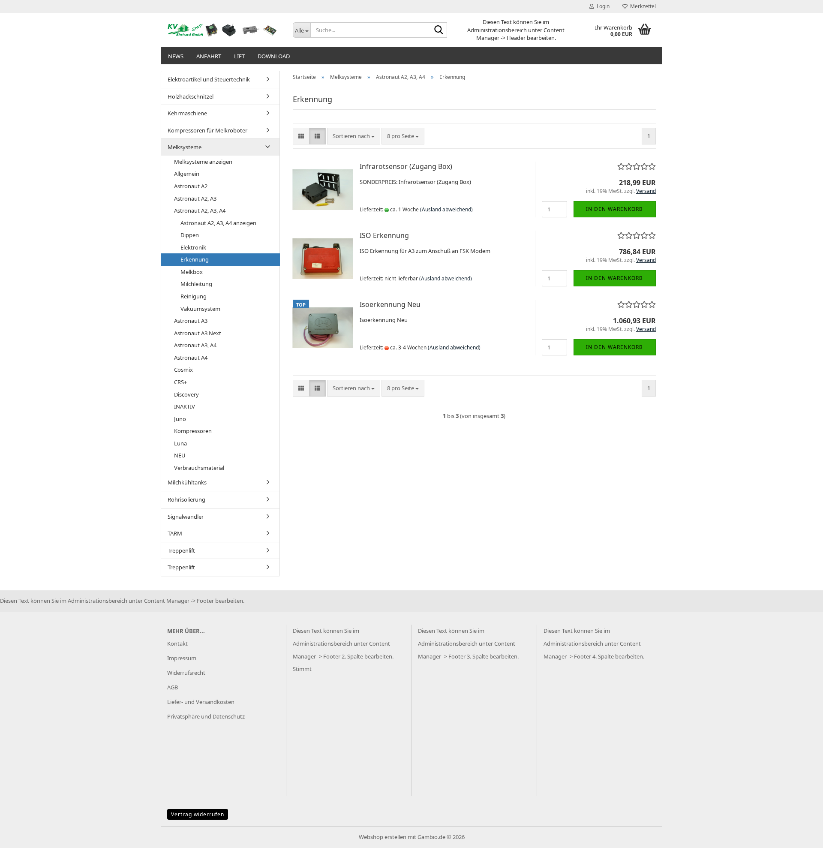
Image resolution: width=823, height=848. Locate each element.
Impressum (181, 658)
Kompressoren (193, 431)
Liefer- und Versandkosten (200, 702)
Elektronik (193, 247)
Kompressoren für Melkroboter (207, 130)
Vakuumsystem (200, 309)
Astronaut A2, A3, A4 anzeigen (218, 223)
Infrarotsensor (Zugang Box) (406, 166)
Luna (180, 443)
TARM (175, 533)
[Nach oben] (799, 835)
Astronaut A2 (190, 186)
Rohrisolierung (186, 499)
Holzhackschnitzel (190, 96)
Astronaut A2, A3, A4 (199, 210)
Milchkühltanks (187, 482)
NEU (180, 455)
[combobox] (353, 136)
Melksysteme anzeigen (203, 161)
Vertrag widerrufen (197, 814)
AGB (172, 687)
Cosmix (183, 369)
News (175, 56)
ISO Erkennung (384, 235)
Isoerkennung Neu (390, 304)
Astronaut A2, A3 (195, 198)
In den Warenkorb (614, 209)
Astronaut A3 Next (197, 333)
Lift (239, 56)
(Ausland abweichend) (446, 209)
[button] (301, 136)
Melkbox (191, 272)
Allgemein (186, 173)
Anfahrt (208, 56)
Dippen (189, 235)
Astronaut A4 (190, 357)
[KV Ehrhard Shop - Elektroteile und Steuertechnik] (223, 30)
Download (274, 56)
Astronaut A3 (190, 321)
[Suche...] (439, 30)
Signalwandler (186, 516)
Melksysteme (184, 147)
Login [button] (602, 6)
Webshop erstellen (382, 837)
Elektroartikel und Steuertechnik (209, 79)
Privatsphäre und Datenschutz (206, 716)
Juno (180, 419)
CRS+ (180, 382)
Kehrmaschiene (187, 113)
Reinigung (193, 296)
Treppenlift (181, 550)
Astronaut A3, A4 (195, 345)
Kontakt (177, 643)
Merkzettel (642, 6)
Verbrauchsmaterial (199, 468)
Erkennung (194, 259)
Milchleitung (196, 284)
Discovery (186, 394)
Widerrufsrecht (186, 673)
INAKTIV (184, 406)
